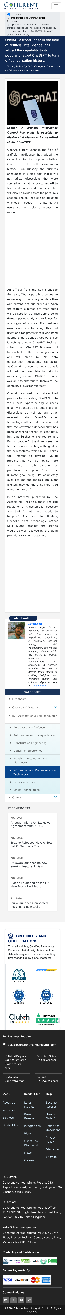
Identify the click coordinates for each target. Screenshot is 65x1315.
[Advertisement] (32, 251)
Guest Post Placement (31, 1143)
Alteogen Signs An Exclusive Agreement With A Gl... (31, 824)
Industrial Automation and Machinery (30, 760)
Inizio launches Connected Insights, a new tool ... (29, 904)
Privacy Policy (51, 1139)
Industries (9, 1110)
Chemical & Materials (26, 707)
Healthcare (19, 699)
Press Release (29, 1116)
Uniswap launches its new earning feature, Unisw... (29, 864)
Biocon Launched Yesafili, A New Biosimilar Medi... (30, 884)
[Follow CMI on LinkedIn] (6, 1300)
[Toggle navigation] (56, 5)
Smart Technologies (26, 789)
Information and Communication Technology (34, 772)
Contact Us (10, 1125)
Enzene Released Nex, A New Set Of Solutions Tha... (31, 844)
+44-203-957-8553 (15, 1060)
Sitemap (51, 1156)
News (17, 14)
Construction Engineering (30, 743)
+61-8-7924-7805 (14, 1081)
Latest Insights (29, 1104)
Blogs (28, 1133)
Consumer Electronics (27, 750)
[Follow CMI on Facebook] (21, 1300)
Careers (29, 1160)
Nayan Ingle (35, 623)
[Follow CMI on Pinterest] (29, 1300)
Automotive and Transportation (34, 735)
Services (8, 1117)
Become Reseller (51, 1104)
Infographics (32, 1126)
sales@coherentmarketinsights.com (31, 1044)
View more (40, 685)
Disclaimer (53, 1149)
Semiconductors (24, 782)
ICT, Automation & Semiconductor (34, 715)
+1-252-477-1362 (46, 1060)
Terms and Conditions (53, 1128)
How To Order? (51, 1116)
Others (16, 797)
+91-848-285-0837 (47, 1081)
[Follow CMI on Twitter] (13, 1300)
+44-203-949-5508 (14, 1066)
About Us (9, 1102)
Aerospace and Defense (29, 727)
